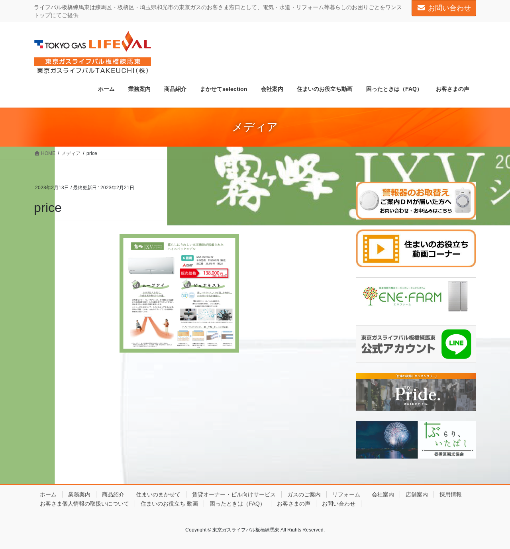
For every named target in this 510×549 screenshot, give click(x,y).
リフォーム (346, 494)
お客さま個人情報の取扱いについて (84, 503)
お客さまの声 (293, 503)
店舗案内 (417, 494)
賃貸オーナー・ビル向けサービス (234, 494)
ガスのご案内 (304, 494)
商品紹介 (113, 494)
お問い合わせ (449, 8)
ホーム (48, 494)
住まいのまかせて (158, 494)
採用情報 (450, 494)
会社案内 (383, 494)
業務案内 (79, 494)
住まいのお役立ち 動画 (169, 503)
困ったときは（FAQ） (237, 503)
